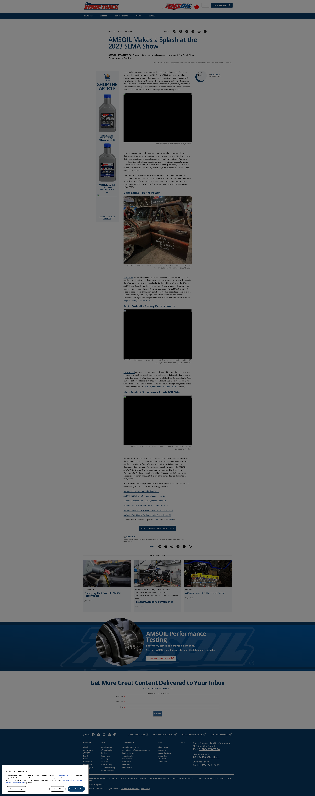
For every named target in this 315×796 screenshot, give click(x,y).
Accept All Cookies (76, 789)
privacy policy (62, 775)
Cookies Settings (16, 789)
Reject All (57, 789)
